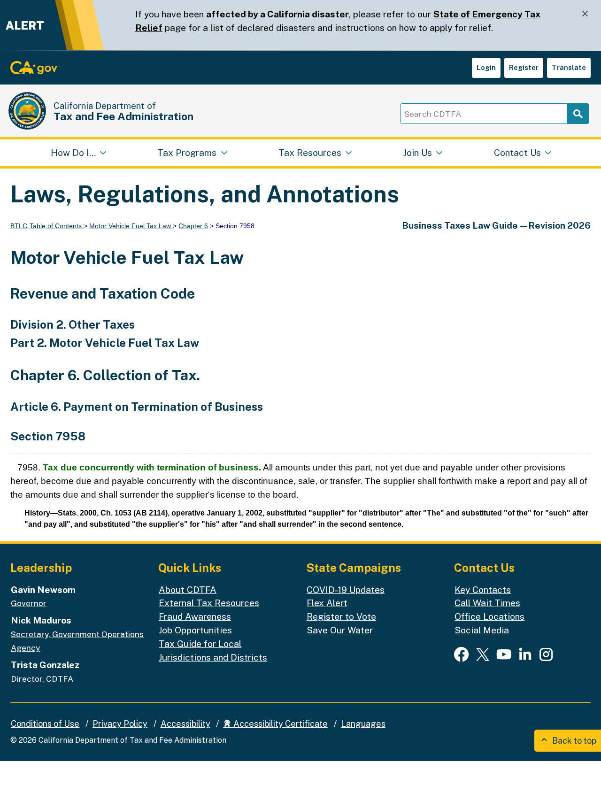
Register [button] (524, 67)
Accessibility (185, 724)
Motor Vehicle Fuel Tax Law (131, 226)
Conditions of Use (45, 724)
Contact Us (517, 152)
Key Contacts (483, 590)
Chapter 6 (193, 226)
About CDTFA (187, 590)
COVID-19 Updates (346, 590)
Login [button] (486, 67)
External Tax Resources (209, 603)
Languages (363, 724)
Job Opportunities (195, 630)
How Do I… (73, 152)
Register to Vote (341, 616)
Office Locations (489, 616)
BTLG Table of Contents (47, 226)
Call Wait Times (487, 603)
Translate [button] (569, 67)
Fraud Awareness (195, 616)
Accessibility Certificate (279, 724)
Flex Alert (327, 603)
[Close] (585, 14)
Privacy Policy (119, 724)
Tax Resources (309, 152)
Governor (28, 603)
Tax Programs (186, 152)
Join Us (417, 152)
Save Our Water (340, 630)
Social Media (482, 630)
